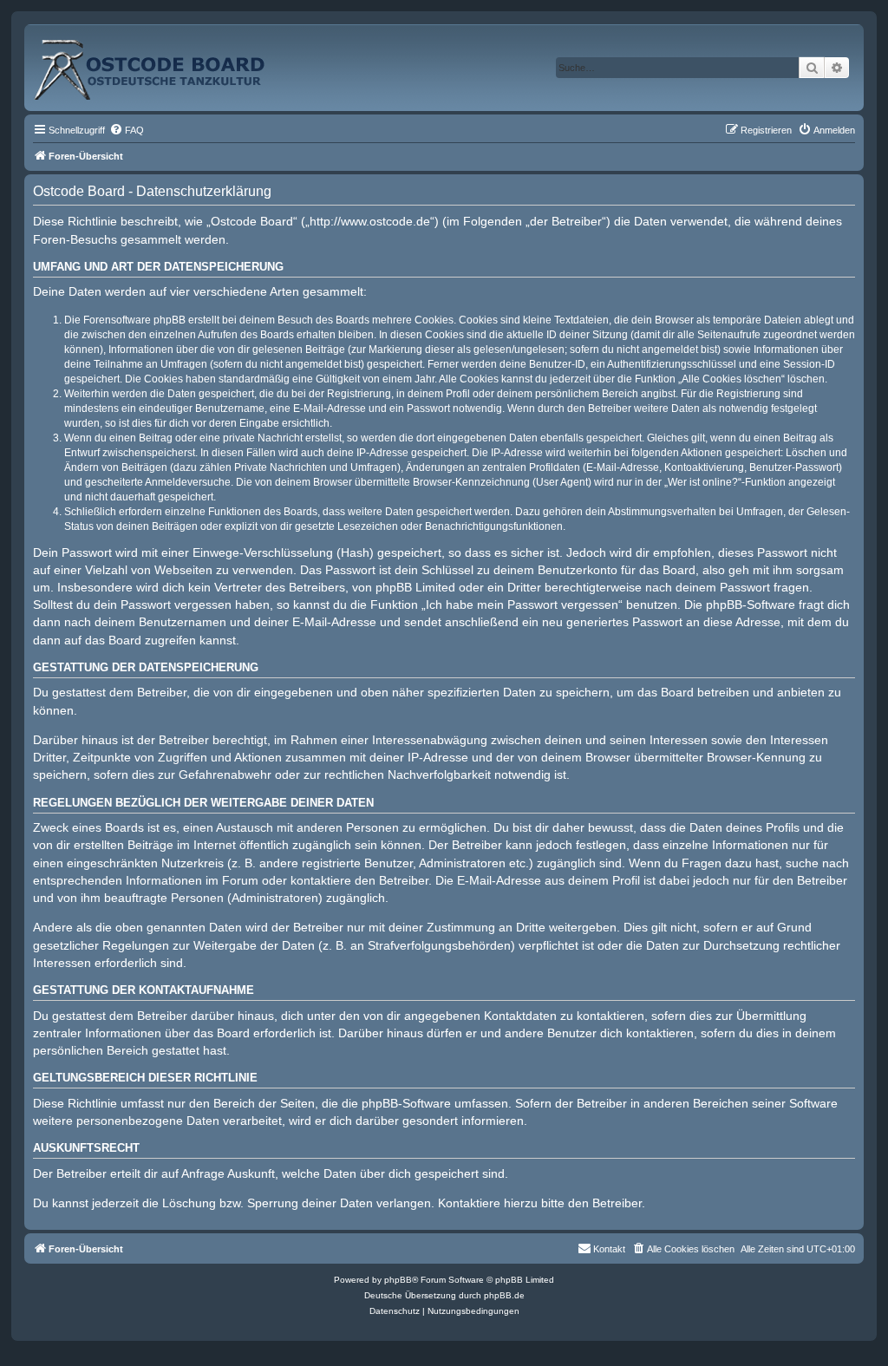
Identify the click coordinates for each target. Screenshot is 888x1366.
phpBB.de (504, 1295)
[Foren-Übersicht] (168, 63)
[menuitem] (126, 130)
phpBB (398, 1279)
